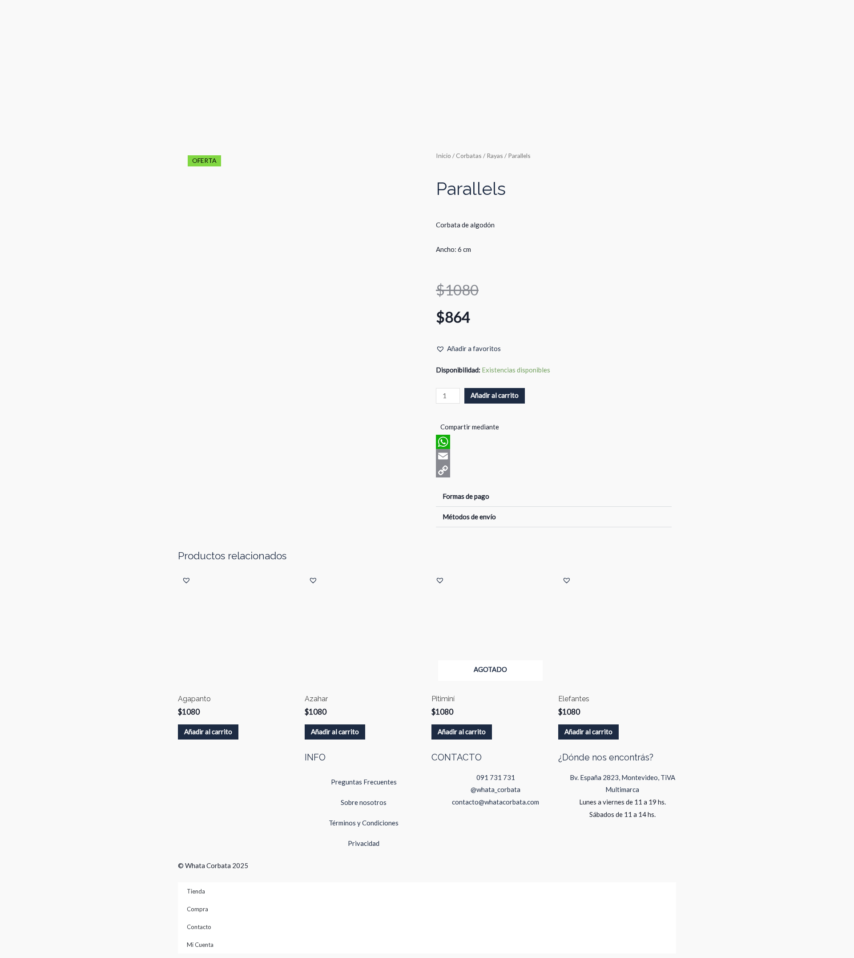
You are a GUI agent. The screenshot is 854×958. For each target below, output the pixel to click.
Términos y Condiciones (364, 823)
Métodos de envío (469, 517)
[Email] (554, 456)
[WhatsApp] (554, 442)
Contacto (199, 926)
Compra (197, 909)
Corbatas (469, 155)
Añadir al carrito (495, 395)
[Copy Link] (554, 470)
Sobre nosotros (364, 802)
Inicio (443, 155)
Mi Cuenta (200, 944)
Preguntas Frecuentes (364, 782)
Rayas (495, 155)
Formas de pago (466, 496)
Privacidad (363, 843)
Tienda (196, 891)
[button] (468, 349)
